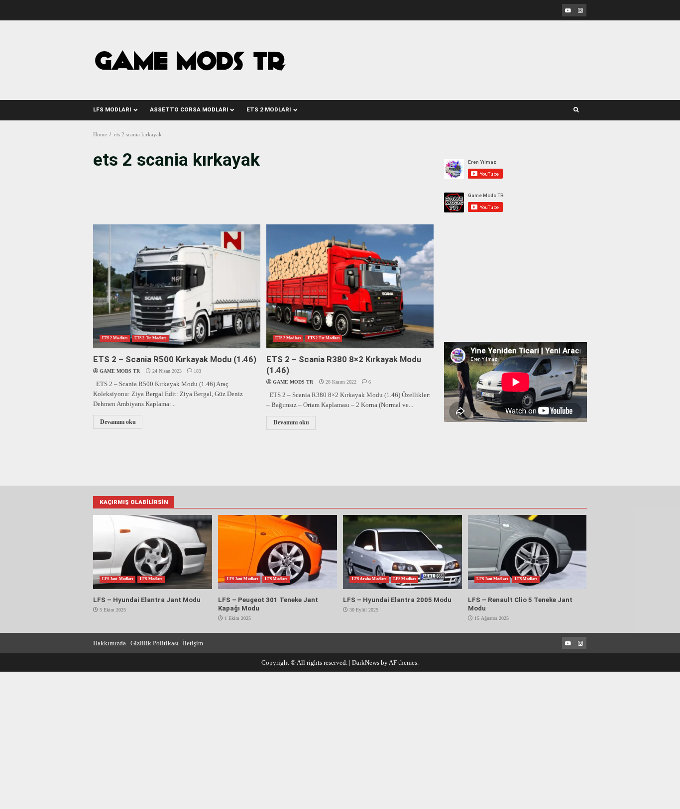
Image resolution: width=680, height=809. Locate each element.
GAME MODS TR (120, 371)
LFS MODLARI (112, 109)
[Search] (576, 110)
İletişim (193, 643)
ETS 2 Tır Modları (150, 338)
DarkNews (365, 662)
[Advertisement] (445, 54)
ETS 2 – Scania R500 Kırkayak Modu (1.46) (176, 286)
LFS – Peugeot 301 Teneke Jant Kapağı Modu (277, 552)
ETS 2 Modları (114, 338)
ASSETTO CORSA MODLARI (189, 109)
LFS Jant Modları (117, 579)
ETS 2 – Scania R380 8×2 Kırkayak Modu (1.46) (349, 286)
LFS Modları (151, 579)
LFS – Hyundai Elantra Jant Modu (152, 552)
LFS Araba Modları (369, 579)
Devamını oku (118, 422)
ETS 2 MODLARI (268, 109)
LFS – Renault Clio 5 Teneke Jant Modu (527, 552)
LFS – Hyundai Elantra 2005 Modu (402, 552)
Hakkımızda (109, 643)
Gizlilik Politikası (154, 643)
